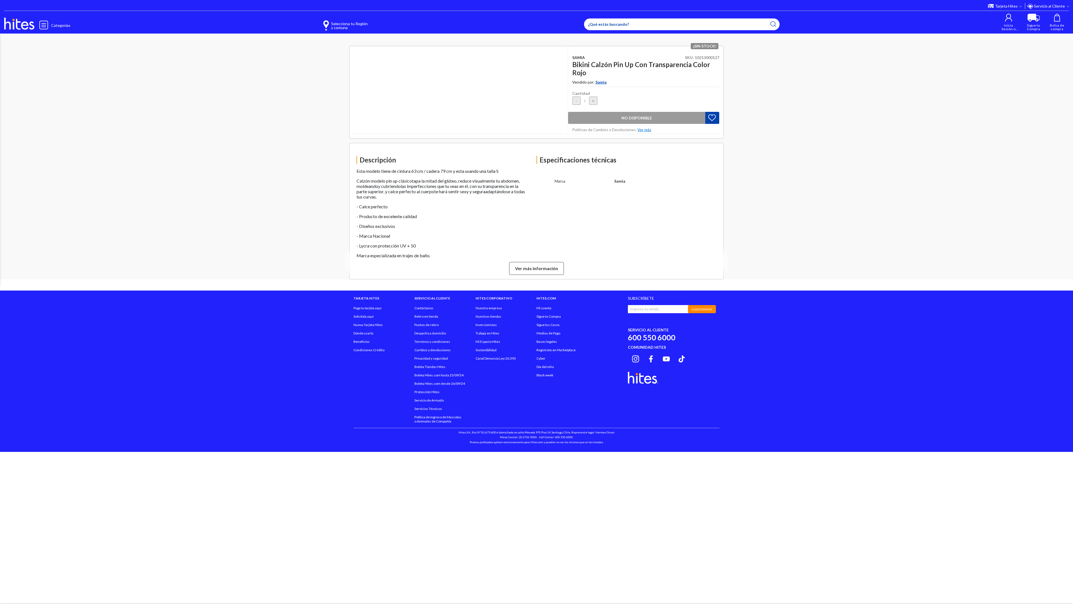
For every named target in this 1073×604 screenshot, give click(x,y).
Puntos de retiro (426, 325)
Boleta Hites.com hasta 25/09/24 (439, 375)
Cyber (540, 358)
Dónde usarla (363, 333)
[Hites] (19, 24)
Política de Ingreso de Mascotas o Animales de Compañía (437, 419)
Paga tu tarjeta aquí (367, 308)
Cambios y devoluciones (432, 350)
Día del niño (545, 367)
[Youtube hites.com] (666, 358)
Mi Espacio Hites (488, 341)
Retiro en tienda (426, 316)
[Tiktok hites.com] (681, 358)
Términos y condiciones (432, 341)
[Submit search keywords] (773, 24)
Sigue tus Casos (548, 325)
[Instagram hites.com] (635, 358)
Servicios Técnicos (428, 409)
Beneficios (361, 341)
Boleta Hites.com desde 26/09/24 (439, 383)
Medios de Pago (548, 333)
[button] (1008, 22)
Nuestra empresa (489, 308)
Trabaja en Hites (487, 333)
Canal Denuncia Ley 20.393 (496, 358)
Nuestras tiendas (488, 316)
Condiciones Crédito (368, 350)
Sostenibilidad (486, 350)
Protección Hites (427, 392)
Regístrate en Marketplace (556, 350)
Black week (544, 375)
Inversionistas (486, 325)
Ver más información (536, 268)
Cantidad (581, 93)
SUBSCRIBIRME (702, 309)
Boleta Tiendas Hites (429, 367)
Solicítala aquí (363, 316)
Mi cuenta (543, 308)
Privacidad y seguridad (431, 358)
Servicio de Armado (429, 400)
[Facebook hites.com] (650, 358)
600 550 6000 (651, 337)
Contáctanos (423, 308)
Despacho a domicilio (430, 333)
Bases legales (546, 341)
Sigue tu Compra (548, 316)
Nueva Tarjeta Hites (368, 325)
